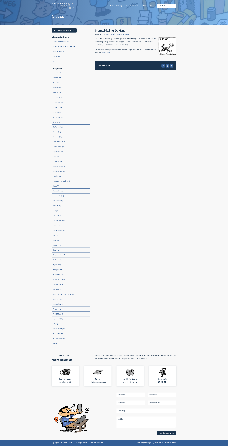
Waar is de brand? (59, 51)
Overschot (56, 56)
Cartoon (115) (57, 97)
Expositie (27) (57, 161)
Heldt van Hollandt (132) (61, 181)
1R (53, 61)
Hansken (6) (57, 176)
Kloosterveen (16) (59, 220)
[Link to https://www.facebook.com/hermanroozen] (159, 382)
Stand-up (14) (57, 289)
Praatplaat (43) (58, 270)
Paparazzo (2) (57, 265)
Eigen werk (110, 34)
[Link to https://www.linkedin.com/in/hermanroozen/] (165, 382)
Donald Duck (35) (59, 142)
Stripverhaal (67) (58, 304)
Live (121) (56, 235)
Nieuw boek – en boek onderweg (64, 46)
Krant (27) (56, 225)
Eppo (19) (56, 156)
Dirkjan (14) (57, 132)
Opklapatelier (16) (59, 255)
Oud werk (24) (58, 260)
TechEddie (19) (58, 314)
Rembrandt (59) (58, 275)
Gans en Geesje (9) (59, 166)
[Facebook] (163, 66)
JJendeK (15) (57, 206)
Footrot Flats (105, 53)
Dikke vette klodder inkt (61, 41)
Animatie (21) (57, 73)
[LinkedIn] (167, 66)
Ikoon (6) (56, 186)
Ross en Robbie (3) (59, 279)
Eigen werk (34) (58, 151)
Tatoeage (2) (57, 309)
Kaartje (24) (57, 211)
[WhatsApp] (172, 66)
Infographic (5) (58, 201)
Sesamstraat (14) (58, 284)
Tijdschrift (128, 34)
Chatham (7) (57, 112)
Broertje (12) (57, 92)
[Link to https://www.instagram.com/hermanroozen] (162, 382)
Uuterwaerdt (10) (59, 329)
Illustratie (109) (58, 191)
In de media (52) (58, 196)
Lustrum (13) (57, 245)
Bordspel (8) (57, 87)
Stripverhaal (119, 34)
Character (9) (57, 107)
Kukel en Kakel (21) (59, 230)
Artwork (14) (57, 78)
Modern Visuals (98, 443)
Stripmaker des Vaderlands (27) (63, 294)
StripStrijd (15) (58, 299)
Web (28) (56, 343)
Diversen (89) (57, 137)
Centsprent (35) (58, 102)
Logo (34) (56, 240)
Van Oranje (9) (58, 333)
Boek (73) (56, 83)
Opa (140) (56, 250)
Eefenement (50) (58, 147)
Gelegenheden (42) (59, 171)
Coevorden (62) (58, 117)
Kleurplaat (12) (58, 215)
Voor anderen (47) (59, 338)
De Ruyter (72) (58, 127)
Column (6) (57, 122)
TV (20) (55, 324)
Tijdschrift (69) (58, 319)
